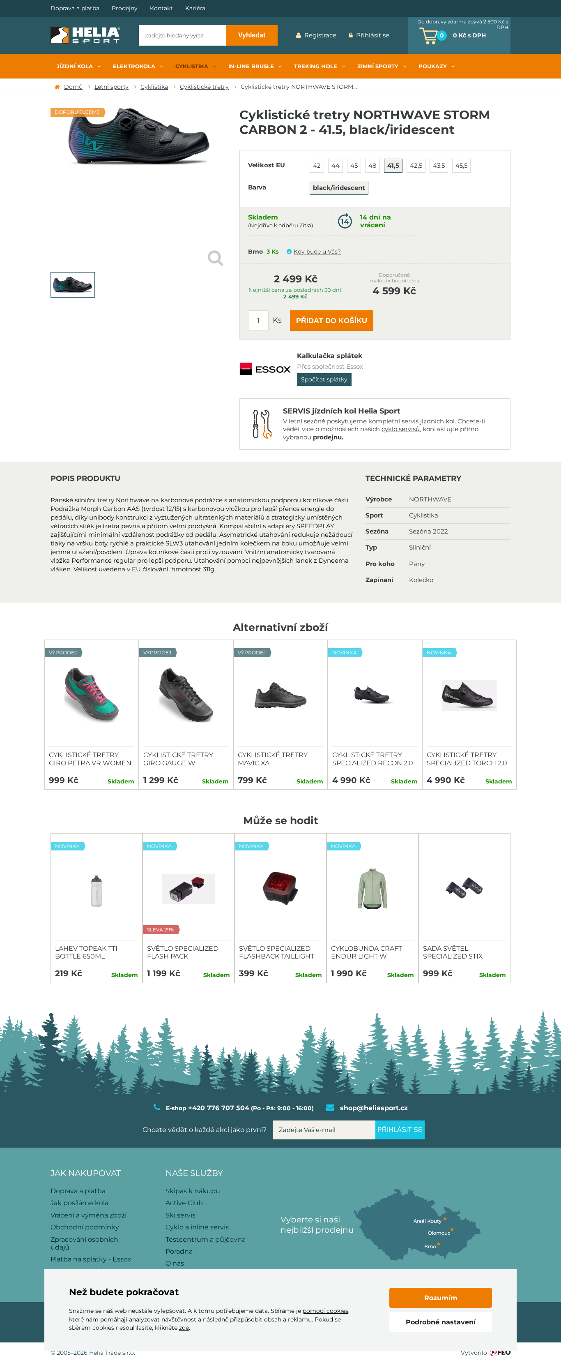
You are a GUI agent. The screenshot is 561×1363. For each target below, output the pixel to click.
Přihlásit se (372, 35)
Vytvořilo (474, 1352)
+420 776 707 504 (218, 1108)
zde (184, 1327)
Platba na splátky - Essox (91, 1259)
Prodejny (125, 8)
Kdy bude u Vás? (317, 251)
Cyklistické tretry (204, 86)
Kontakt (161, 8)
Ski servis (180, 1215)
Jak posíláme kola (79, 1203)
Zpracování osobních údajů (84, 1243)
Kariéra (195, 8)
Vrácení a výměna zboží (88, 1215)
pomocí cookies (325, 1310)
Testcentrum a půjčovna (206, 1239)
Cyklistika (154, 86)
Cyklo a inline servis (197, 1227)
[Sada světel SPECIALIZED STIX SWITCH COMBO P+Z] (464, 889)
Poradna (179, 1251)
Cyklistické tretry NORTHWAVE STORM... (299, 86)
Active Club (184, 1203)
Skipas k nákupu (193, 1191)
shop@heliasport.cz (374, 1108)
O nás (175, 1263)
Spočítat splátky (324, 379)
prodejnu (327, 437)
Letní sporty (111, 86)
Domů (73, 86)
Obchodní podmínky (85, 1227)
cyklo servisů (401, 429)
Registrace (320, 35)
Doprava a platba (75, 8)
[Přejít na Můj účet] (401, 35)
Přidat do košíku (331, 320)
